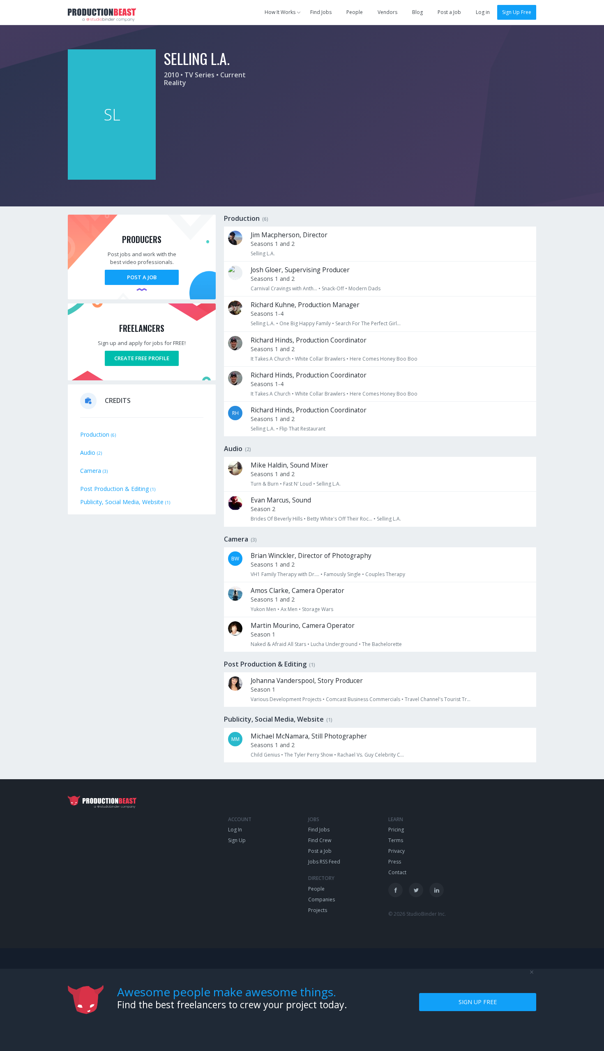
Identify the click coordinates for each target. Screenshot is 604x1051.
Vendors (387, 12)
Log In (235, 829)
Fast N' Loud (297, 483)
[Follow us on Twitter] (416, 890)
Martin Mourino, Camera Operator (303, 625)
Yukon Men (263, 609)
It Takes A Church (270, 358)
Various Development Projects (286, 699)
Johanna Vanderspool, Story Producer (307, 680)
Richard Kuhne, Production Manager (305, 305)
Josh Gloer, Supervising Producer (300, 270)
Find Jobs (321, 12)
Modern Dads (364, 288)
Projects (317, 910)
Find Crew (319, 840)
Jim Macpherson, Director (289, 235)
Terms (395, 840)
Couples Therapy (385, 574)
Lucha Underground (334, 644)
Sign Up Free (516, 12)
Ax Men (289, 609)
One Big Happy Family (305, 323)
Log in (483, 12)
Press (394, 861)
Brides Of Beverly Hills (276, 518)
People (354, 12)
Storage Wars (317, 609)
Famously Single (342, 574)
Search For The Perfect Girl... (368, 323)
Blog (417, 12)
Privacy (396, 850)
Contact (397, 872)
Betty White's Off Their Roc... (339, 518)
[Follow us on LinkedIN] (436, 890)
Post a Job (449, 12)
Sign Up (237, 840)
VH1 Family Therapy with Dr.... (285, 574)
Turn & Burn (265, 483)
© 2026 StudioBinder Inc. (417, 913)
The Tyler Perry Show (308, 754)
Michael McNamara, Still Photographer (309, 736)
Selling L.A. (263, 253)
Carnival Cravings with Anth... (284, 288)
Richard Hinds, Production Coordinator (309, 340)
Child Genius (265, 754)
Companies (321, 899)
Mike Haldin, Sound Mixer (289, 465)
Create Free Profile (141, 358)
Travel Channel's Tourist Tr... (437, 699)
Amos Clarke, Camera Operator (297, 590)
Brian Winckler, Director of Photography (311, 555)
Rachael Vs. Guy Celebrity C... (370, 754)
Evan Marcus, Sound (281, 500)
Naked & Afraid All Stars (278, 644)
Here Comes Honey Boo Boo (383, 358)
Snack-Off (333, 288)
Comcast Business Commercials (363, 699)
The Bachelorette (382, 644)
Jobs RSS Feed (324, 861)
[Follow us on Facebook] (395, 890)
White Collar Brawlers (320, 358)
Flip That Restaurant (302, 428)
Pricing (396, 829)
